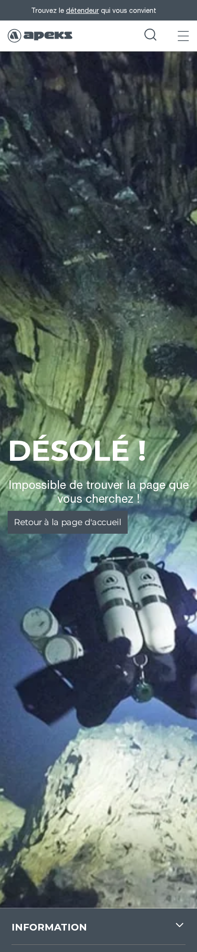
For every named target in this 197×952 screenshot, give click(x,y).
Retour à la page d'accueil (67, 522)
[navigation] (98, 932)
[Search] (150, 35)
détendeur (82, 10)
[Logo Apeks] (40, 36)
